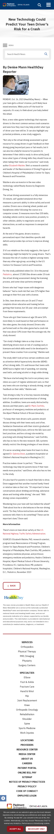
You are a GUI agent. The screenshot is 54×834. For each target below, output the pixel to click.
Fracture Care (27, 686)
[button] (39, 5)
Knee (27, 705)
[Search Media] (46, 54)
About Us (27, 758)
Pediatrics (7, 274)
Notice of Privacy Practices (27, 781)
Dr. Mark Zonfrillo (36, 406)
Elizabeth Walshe (17, 165)
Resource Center (27, 749)
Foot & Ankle (27, 682)
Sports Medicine (27, 728)
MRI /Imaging (27, 656)
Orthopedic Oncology (27, 709)
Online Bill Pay (27, 772)
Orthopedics (27, 646)
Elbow (27, 677)
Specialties (27, 672)
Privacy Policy (27, 786)
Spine (27, 723)
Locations (27, 740)
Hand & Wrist (27, 691)
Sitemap (27, 777)
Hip (27, 695)
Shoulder (27, 718)
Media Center (27, 754)
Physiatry (27, 660)
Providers (27, 744)
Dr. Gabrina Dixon (17, 453)
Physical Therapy (27, 651)
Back (12, 585)
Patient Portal (27, 768)
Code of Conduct (27, 791)
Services (27, 642)
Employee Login (27, 795)
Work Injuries (27, 732)
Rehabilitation (27, 714)
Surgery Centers (27, 665)
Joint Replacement (27, 700)
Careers (27, 763)
